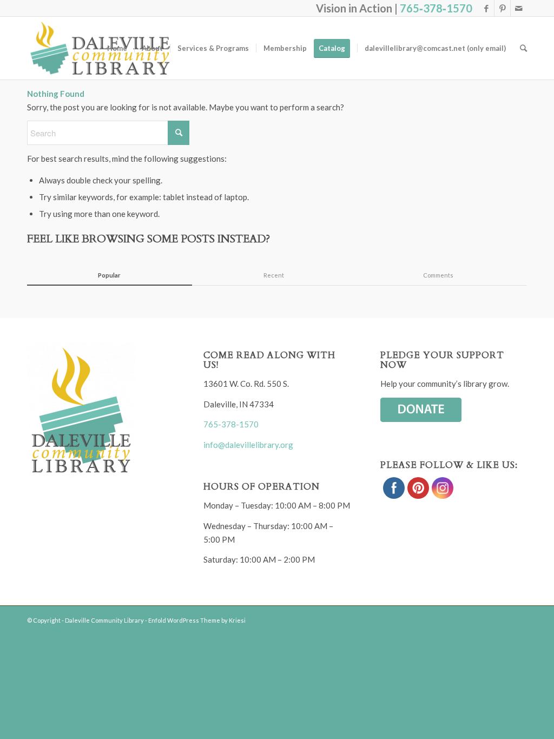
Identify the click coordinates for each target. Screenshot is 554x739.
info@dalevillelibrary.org (248, 445)
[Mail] (519, 8)
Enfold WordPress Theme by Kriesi (197, 620)
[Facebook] (486, 8)
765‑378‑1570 (436, 8)
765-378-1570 (231, 424)
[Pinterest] (502, 8)
